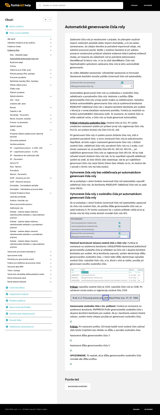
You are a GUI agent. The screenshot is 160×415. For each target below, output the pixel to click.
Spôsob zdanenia (16, 96)
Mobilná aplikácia (17, 301)
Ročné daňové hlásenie (17, 282)
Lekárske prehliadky (18, 197)
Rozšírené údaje (16, 63)
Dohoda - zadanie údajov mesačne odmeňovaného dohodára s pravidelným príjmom (26, 234)
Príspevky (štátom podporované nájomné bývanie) (26, 135)
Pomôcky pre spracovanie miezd (21, 259)
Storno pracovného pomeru (21, 204)
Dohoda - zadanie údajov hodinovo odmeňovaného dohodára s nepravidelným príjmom (27, 215)
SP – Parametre (16, 159)
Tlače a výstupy (14, 271)
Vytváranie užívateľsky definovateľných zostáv (26, 274)
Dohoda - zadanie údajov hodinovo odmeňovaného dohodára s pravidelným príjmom (26, 225)
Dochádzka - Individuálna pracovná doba (26, 189)
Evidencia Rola (13, 50)
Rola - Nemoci (16, 167)
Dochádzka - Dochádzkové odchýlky (24, 186)
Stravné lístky (15, 320)
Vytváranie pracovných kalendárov (22, 252)
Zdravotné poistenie (18, 141)
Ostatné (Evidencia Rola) (20, 193)
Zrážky (12, 130)
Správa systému (16, 26)
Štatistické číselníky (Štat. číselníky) (24, 81)
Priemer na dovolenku (19, 123)
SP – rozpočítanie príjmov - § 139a (24, 152)
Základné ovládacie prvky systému (21, 43)
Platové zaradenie (17, 93)
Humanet (136, 409)
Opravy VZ (14, 163)
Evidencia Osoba (14, 47)
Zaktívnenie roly (16, 208)
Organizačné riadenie (18, 294)
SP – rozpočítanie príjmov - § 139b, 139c (26, 148)
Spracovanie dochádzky (20, 307)
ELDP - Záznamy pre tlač (20, 178)
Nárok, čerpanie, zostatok (20, 119)
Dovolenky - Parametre (19, 115)
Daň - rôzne (14, 100)
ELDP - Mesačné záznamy (20, 182)
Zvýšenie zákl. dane (18, 104)
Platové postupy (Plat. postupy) (22, 74)
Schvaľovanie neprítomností (22, 314)
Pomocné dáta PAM (15, 267)
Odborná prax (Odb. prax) (20, 70)
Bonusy (13, 108)
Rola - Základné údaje (19, 55)
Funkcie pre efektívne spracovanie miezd (24, 263)
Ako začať (11, 39)
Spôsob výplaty (16, 126)
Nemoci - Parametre (18, 174)
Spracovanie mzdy (15, 256)
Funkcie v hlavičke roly (19, 201)
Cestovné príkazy (17, 288)
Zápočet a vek (15, 111)
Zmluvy (13, 66)
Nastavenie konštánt (77, 386)
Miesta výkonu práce (18, 85)
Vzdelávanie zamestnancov (21, 327)
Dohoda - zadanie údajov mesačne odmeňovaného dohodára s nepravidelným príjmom (27, 244)
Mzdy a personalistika (19, 33)
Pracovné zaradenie (18, 78)
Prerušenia (14, 171)
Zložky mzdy (15, 89)
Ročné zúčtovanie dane (17, 278)
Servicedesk (148, 409)
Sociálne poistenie (17, 144)
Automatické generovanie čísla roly (24, 59)
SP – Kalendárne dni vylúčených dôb (24, 156)
